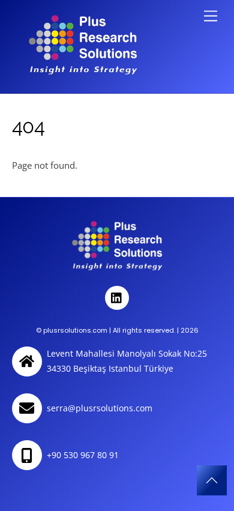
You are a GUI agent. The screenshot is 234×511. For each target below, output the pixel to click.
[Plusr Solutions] (83, 69)
